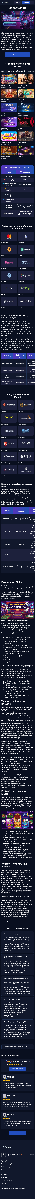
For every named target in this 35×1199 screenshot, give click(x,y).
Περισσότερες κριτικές (17, 1132)
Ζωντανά (13, 71)
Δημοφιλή (4, 71)
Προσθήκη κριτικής (17, 1068)
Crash (21, 71)
